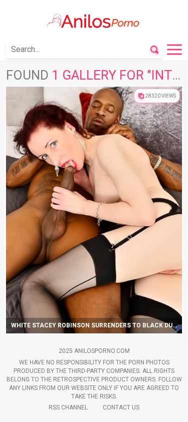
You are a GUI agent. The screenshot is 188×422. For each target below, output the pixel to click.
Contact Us (121, 407)
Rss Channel (68, 407)
